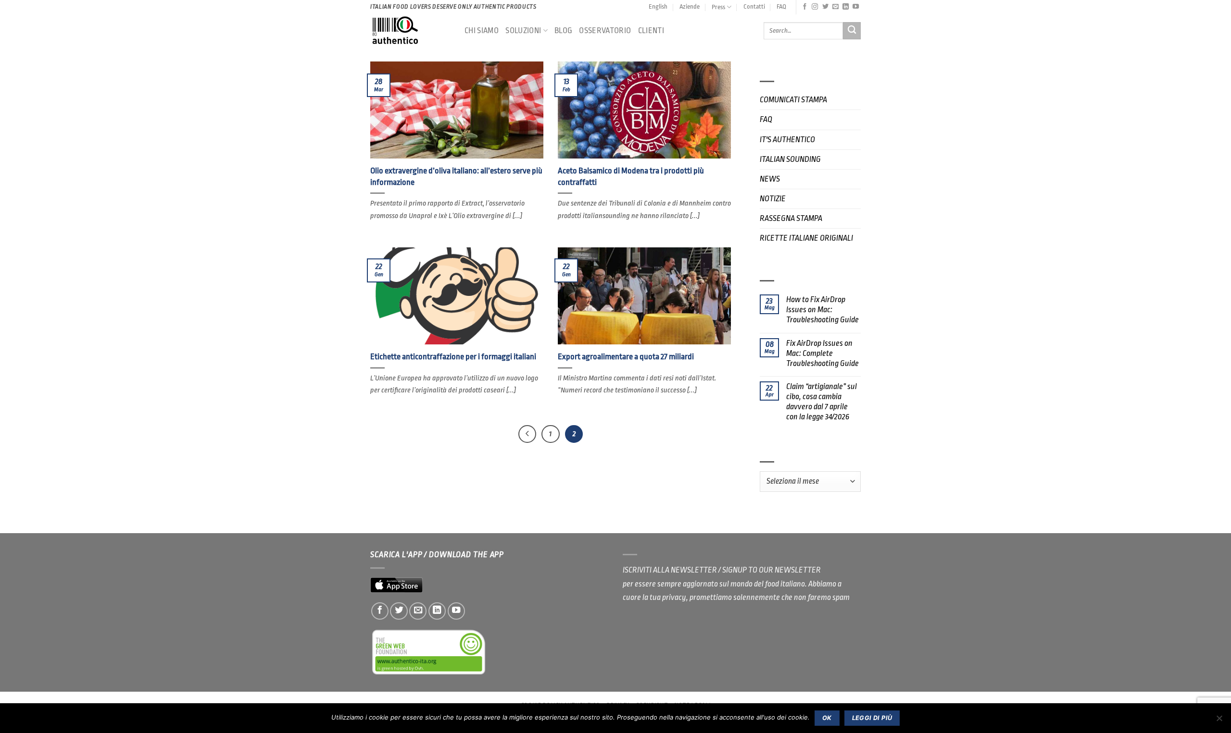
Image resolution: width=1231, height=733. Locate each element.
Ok (827, 717)
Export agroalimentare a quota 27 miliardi (626, 356)
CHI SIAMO (482, 30)
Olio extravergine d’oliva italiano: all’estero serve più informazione (456, 176)
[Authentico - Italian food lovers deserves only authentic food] (410, 30)
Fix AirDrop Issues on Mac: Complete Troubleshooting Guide (822, 353)
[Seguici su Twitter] (825, 7)
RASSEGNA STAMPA (791, 218)
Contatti (754, 6)
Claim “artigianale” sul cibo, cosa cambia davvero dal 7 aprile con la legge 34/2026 (821, 401)
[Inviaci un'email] (835, 7)
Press (718, 7)
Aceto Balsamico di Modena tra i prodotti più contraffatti (631, 176)
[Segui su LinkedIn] (845, 7)
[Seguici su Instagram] (815, 7)
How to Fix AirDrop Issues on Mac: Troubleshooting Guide (822, 309)
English (658, 6)
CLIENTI (651, 30)
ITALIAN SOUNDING (790, 159)
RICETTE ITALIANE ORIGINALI (806, 238)
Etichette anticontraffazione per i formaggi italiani (453, 356)
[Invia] (852, 31)
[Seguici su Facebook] (805, 7)
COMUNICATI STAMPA (793, 99)
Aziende (689, 6)
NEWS (770, 178)
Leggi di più (872, 717)
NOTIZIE (773, 198)
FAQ (781, 6)
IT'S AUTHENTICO (787, 139)
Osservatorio (605, 30)
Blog (563, 30)
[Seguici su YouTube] (856, 7)
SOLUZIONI (523, 30)
